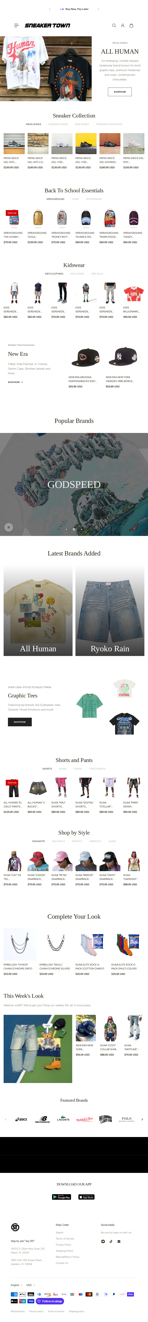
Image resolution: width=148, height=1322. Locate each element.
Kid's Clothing (54, 273)
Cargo (78, 768)
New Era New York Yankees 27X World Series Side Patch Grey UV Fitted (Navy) (84, 1047)
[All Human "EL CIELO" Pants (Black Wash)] (14, 788)
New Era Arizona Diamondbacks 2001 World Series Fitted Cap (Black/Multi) (82, 379)
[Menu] (16, 25)
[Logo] (47, 25)
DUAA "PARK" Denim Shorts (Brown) (130, 805)
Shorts (47, 768)
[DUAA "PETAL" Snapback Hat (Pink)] (62, 860)
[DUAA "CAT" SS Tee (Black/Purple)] (14, 860)
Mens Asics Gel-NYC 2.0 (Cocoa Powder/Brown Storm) (38, 160)
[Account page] (122, 25)
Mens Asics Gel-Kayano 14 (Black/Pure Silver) (107, 160)
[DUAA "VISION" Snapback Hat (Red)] (38, 860)
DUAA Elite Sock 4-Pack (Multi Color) (124, 966)
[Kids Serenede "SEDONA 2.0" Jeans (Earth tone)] (86, 293)
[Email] (119, 1241)
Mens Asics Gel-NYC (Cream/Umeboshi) (135, 160)
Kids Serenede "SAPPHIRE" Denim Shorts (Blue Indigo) (12, 310)
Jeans (62, 768)
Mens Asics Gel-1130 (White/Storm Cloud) (60, 160)
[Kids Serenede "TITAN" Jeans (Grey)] (110, 293)
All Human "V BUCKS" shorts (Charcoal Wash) (36, 805)
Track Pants (97, 768)
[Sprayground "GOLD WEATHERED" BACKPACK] (38, 218)
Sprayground (55, 199)
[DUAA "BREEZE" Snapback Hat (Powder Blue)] (86, 860)
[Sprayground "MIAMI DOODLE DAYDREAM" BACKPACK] (110, 218)
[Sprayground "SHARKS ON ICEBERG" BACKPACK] (86, 218)
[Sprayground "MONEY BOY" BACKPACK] (62, 218)
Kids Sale (97, 273)
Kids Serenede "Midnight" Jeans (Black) (60, 310)
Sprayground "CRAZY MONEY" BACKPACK (132, 235)
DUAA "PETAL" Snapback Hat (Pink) (59, 877)
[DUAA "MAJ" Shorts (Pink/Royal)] (62, 788)
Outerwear (94, 199)
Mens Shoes (33, 124)
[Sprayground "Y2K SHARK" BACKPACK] (14, 218)
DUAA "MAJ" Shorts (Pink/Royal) (59, 805)
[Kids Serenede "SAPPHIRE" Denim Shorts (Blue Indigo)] (14, 293)
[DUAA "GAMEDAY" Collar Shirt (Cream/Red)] (133, 860)
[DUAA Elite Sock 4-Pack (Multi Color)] (127, 944)
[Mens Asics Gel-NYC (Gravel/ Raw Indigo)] (14, 143)
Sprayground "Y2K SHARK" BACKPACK (13, 235)
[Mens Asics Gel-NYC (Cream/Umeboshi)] (133, 143)
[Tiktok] (111, 1241)
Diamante (38, 841)
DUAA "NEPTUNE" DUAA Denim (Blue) (132, 1047)
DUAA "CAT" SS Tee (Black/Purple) (13, 877)
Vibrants (95, 841)
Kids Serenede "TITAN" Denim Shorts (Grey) (36, 310)
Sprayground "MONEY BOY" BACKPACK (60, 235)
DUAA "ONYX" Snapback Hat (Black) (107, 877)
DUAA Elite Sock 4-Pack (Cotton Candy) (89, 966)
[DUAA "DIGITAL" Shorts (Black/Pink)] (86, 788)
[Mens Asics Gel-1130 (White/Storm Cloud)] (62, 143)
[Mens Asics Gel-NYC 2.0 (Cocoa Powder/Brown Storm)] (38, 143)
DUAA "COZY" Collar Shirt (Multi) (109, 1047)
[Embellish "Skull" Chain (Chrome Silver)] (56, 944)
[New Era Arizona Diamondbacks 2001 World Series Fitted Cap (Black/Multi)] (86, 356)
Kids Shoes (82, 124)
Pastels (77, 841)
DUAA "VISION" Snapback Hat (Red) (36, 877)
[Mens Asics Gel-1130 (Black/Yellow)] (86, 143)
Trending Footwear (109, 124)
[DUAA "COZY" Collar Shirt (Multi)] (110, 1028)
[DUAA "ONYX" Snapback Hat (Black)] (110, 860)
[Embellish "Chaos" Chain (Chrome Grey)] (20, 944)
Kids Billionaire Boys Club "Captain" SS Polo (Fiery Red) (131, 310)
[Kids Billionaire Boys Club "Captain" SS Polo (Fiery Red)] (133, 293)
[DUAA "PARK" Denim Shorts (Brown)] (133, 788)
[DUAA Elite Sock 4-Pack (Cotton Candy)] (91, 944)
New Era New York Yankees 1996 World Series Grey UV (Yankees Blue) (119, 379)
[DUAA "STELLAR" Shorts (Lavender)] (110, 788)
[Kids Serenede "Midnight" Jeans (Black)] (62, 293)
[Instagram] (103, 1241)
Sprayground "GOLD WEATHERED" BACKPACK (37, 235)
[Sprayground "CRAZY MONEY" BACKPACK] (133, 218)
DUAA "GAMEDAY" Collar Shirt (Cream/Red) (132, 877)
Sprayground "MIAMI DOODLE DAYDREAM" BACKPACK (108, 235)
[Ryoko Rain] (109, 610)
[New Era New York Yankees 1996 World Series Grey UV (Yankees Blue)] (123, 356)
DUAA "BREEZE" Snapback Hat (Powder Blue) (84, 877)
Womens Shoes (58, 124)
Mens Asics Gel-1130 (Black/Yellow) (85, 160)
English (15, 1285)
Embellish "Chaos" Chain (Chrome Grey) (18, 966)
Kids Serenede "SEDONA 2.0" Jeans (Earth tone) (84, 310)
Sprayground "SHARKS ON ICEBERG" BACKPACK (84, 235)
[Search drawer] (114, 25)
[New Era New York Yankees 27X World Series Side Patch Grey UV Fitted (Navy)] (86, 1028)
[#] (74, 484)
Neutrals (58, 841)
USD (29, 1285)
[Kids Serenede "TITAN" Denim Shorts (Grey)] (38, 293)
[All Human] (38, 610)
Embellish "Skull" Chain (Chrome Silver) (55, 966)
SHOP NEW (74, 85)
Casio (75, 199)
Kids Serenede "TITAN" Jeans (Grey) (107, 310)
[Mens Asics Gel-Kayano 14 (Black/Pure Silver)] (110, 143)
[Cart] (131, 25)
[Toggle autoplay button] (8, 527)
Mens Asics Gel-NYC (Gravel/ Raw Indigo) (12, 160)
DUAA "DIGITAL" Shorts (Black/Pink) (84, 805)
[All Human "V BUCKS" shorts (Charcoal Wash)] (38, 788)
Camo (112, 841)
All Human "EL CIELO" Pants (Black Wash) (13, 805)
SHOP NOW (20, 722)
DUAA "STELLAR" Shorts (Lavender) (106, 805)
